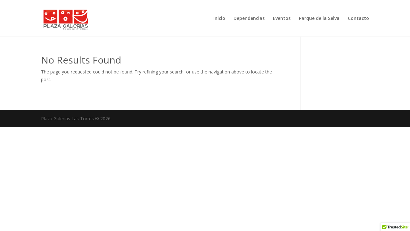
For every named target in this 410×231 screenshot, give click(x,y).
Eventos (282, 18)
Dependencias (249, 18)
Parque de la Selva (319, 18)
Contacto (358, 18)
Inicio (219, 18)
